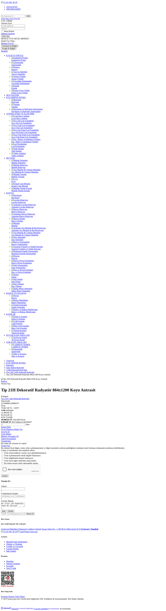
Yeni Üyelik (11, 568)
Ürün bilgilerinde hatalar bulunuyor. (18, 458)
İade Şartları (11, 551)
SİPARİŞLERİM (13, 9)
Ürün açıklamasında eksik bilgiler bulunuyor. (22, 455)
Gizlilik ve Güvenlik (14, 546)
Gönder (5, 476)
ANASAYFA (12, 7)
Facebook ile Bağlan (9, 46)
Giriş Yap (10, 18)
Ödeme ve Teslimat (14, 544)
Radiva (4, 381)
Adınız (4, 486)
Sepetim (4, 51)
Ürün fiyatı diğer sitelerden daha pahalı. (20, 461)
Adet (27, 424)
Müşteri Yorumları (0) (10, 436)
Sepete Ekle (6, 427)
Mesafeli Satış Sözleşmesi (16, 542)
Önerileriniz (6, 441)
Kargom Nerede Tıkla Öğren (13, 596)
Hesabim (9, 561)
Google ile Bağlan (8, 49)
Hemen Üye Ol (7, 43)
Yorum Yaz (5, 446)
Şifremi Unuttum (8, 34)
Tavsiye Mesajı (7, 501)
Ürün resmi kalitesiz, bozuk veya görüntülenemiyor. (25, 453)
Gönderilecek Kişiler (9, 494)
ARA (28, 16)
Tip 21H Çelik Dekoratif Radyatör (15, 399)
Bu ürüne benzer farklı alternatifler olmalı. (21, 463)
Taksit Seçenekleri (8, 439)
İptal (3, 511)
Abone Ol (30, 514)
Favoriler (10, 566)
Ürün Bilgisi (6, 434)
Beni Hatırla (9, 31)
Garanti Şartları (12, 549)
